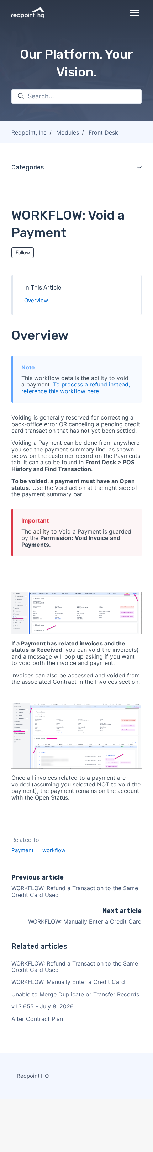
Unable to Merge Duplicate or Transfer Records (75, 994)
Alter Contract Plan (37, 1018)
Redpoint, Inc (29, 132)
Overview (36, 300)
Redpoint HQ (33, 1075)
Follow (23, 252)
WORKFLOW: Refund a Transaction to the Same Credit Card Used (74, 891)
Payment (22, 850)
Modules (67, 132)
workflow (53, 850)
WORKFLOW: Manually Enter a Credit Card (85, 921)
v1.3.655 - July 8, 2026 (42, 1006)
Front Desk (103, 132)
